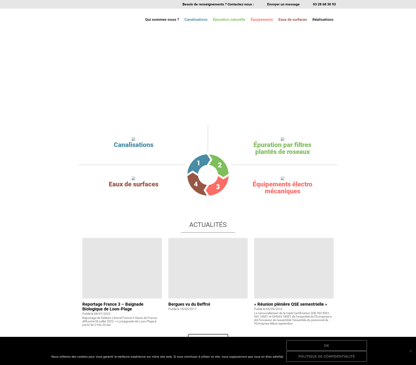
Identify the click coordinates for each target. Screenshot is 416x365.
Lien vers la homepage (102, 19)
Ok (326, 345)
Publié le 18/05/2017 (182, 309)
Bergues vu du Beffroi (189, 304)
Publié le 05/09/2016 (268, 309)
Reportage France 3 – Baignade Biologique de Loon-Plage (112, 307)
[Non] (410, 351)
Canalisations (196, 19)
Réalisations (322, 19)
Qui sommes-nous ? (162, 19)
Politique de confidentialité (326, 356)
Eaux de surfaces (292, 19)
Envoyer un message (283, 4)
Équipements (262, 19)
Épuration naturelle (229, 19)
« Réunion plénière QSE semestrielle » (290, 304)
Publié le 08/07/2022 (96, 313)
